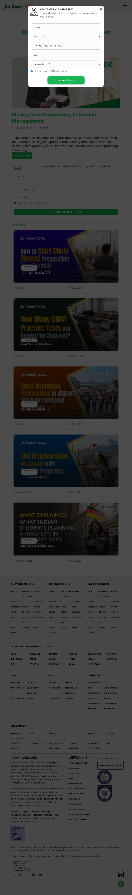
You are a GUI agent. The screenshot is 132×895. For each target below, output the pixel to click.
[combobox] (36, 45)
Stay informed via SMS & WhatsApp (51, 71)
